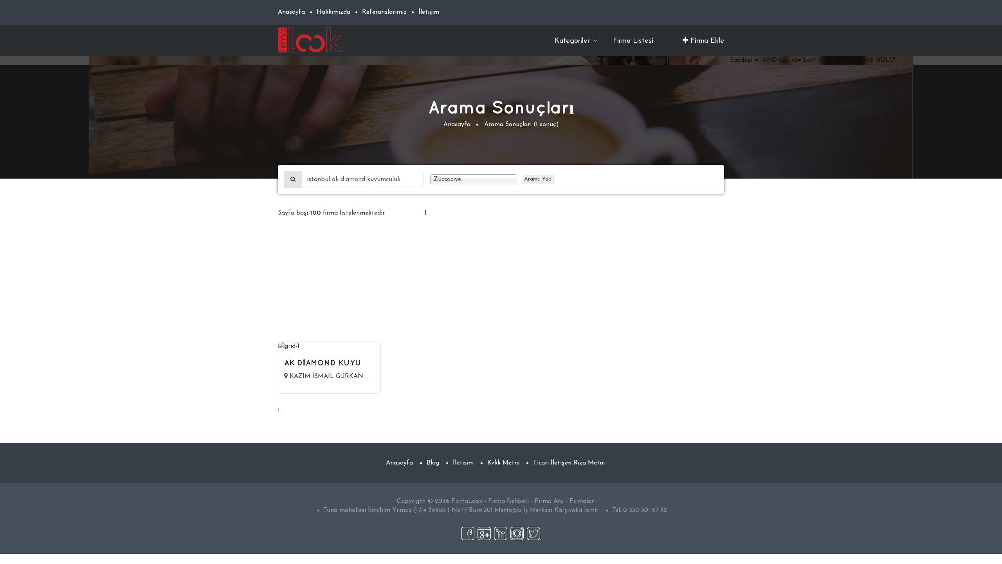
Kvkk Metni (503, 463)
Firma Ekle (706, 41)
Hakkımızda (333, 12)
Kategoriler (573, 41)
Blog (433, 463)
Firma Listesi (633, 41)
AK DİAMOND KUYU (322, 362)
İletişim (428, 12)
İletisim (463, 463)
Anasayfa (291, 12)
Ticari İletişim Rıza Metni (569, 463)
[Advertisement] (501, 287)
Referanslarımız (384, 12)
